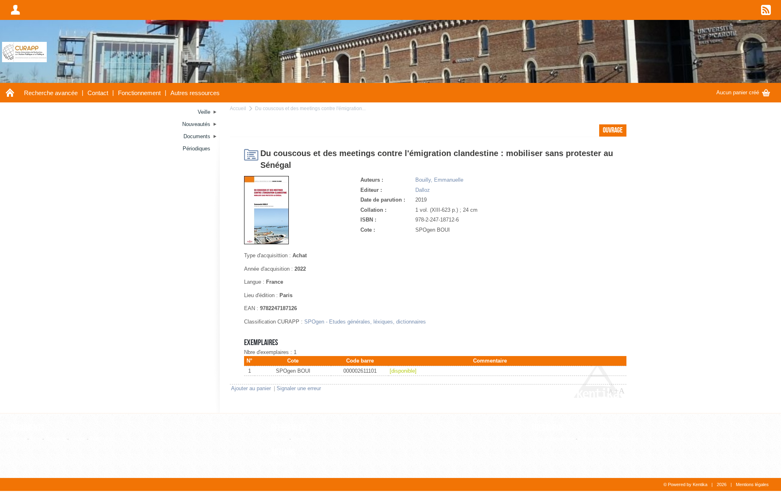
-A (609, 391)
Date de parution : (382, 200)
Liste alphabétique (552, 439)
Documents (27, 428)
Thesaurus (547, 428)
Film (36, 439)
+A (619, 390)
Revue (300, 439)
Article (18, 439)
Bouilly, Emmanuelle (439, 180)
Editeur (279, 439)
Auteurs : (371, 180)
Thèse (77, 439)
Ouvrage (55, 439)
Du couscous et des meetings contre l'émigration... (310, 108)
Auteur (278, 463)
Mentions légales (752, 484)
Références (288, 428)
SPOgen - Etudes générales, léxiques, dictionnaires (365, 322)
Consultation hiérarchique (608, 439)
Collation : (373, 210)
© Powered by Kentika (685, 484)
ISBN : (368, 220)
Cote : (367, 230)
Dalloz (422, 190)
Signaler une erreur (299, 388)
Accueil (238, 108)
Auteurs (283, 452)
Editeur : (371, 190)
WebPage (101, 439)
